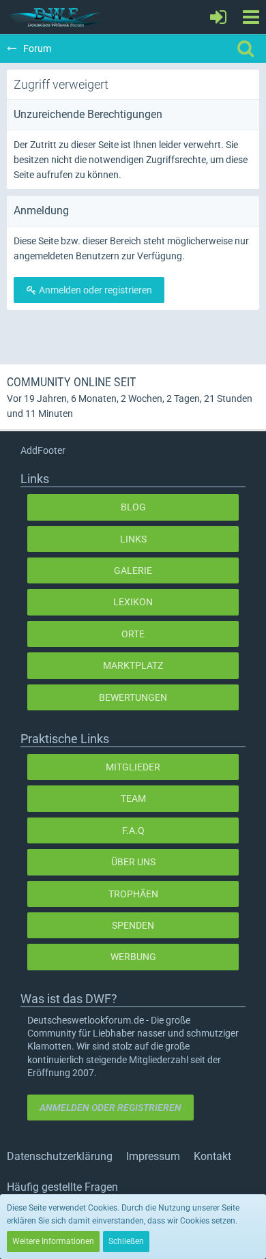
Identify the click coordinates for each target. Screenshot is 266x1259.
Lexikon (133, 601)
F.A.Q (133, 830)
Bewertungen (133, 697)
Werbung (133, 956)
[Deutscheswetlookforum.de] (55, 17)
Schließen (126, 1241)
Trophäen (133, 893)
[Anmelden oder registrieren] (218, 17)
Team (133, 798)
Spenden (133, 925)
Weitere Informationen (53, 1241)
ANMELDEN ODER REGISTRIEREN (110, 1107)
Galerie (133, 570)
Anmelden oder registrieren (94, 290)
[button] (251, 17)
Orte (133, 633)
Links (133, 539)
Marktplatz (133, 665)
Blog (133, 507)
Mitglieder (133, 767)
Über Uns (133, 861)
